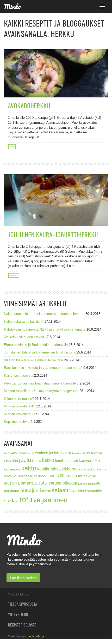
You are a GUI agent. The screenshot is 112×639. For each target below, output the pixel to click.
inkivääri (11, 460)
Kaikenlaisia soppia (18, 375)
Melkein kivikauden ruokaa (24, 337)
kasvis (73, 461)
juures (36, 460)
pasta (41, 483)
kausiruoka (12, 469)
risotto (46, 491)
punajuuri (30, 490)
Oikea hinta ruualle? (19, 399)
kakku (48, 460)
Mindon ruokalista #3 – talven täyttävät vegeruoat (41, 391)
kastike (61, 460)
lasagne (23, 476)
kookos (91, 469)
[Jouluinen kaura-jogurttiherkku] (56, 205)
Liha (12, 146)
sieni (82, 490)
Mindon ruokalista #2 (19, 406)
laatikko (10, 476)
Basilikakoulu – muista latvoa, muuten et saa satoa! (43, 368)
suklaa (11, 500)
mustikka (12, 483)
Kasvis (13, 275)
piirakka (70, 483)
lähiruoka (68, 476)
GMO (86, 453)
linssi (42, 476)
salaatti (61, 490)
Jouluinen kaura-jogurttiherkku (53, 234)
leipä (33, 476)
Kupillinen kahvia (16, 422)
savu (74, 491)
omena (27, 483)
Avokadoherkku (29, 105)
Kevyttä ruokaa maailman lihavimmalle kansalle (40, 383)
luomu (53, 475)
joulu (25, 460)
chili (31, 453)
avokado (10, 453)
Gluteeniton (75, 453)
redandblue (36, 636)
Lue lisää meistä (23, 578)
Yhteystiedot (19, 614)
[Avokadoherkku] (56, 62)
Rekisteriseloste (22, 625)
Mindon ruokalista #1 (19, 414)
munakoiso (87, 476)
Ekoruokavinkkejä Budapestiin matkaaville (36, 345)
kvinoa (101, 469)
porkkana (11, 491)
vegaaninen (50, 500)
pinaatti (94, 483)
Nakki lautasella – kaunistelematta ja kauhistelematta (44, 314)
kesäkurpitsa (49, 469)
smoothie (94, 491)
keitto (28, 468)
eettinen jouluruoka (51, 453)
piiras (82, 483)
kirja (82, 469)
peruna (54, 483)
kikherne (70, 469)
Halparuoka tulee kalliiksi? (23, 322)
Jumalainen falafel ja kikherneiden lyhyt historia (39, 352)
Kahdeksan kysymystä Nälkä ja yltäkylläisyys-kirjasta (44, 329)
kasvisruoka (89, 460)
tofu (26, 499)
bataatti (23, 453)
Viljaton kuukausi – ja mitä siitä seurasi (33, 360)
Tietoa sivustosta (22, 604)
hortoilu (96, 453)
